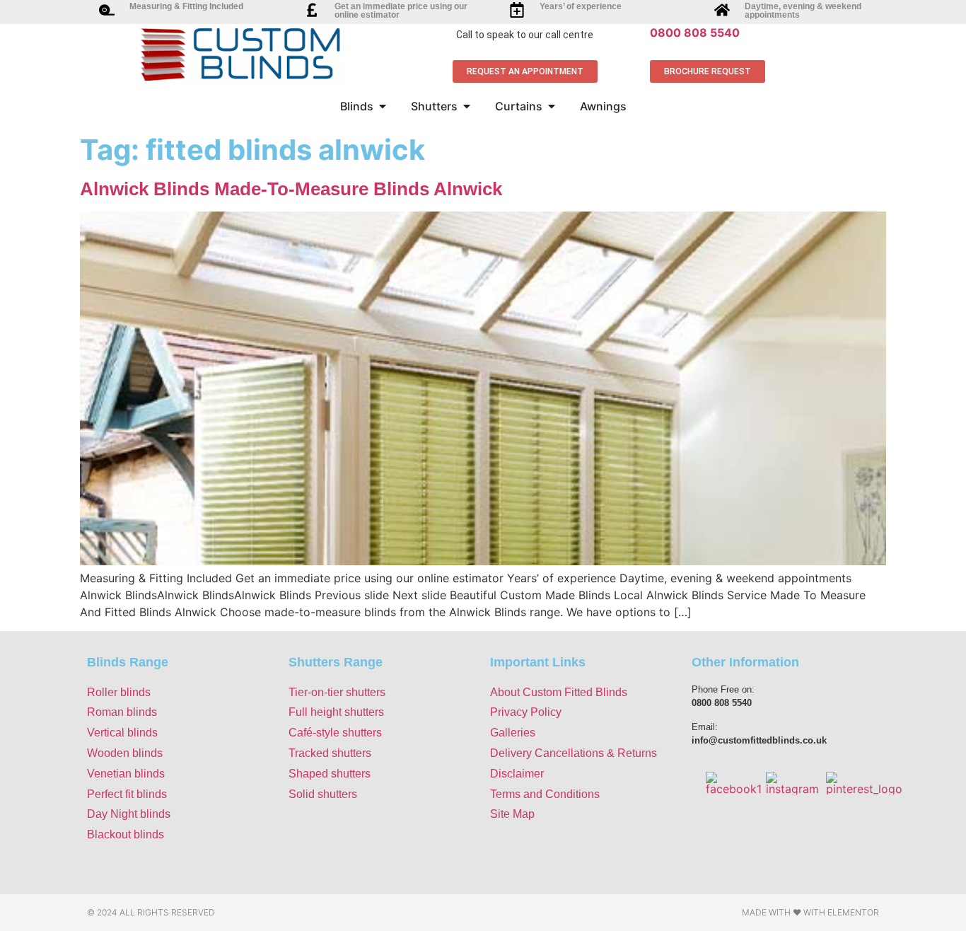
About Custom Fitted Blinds (558, 692)
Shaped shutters (330, 774)
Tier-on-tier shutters (337, 692)
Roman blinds (122, 712)
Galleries (512, 733)
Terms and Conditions (545, 794)
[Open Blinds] (382, 106)
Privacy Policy (525, 712)
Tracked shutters (330, 753)
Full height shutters (336, 712)
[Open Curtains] (551, 106)
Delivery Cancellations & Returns (573, 753)
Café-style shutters (335, 733)
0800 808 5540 (695, 32)
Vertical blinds (122, 733)
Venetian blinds (126, 774)
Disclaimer (517, 774)
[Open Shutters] (466, 106)
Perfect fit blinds (127, 794)
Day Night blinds (128, 814)
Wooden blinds (125, 753)
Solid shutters (323, 794)
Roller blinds (119, 692)
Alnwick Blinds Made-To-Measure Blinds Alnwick (291, 189)
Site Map (512, 814)
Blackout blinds (125, 834)
